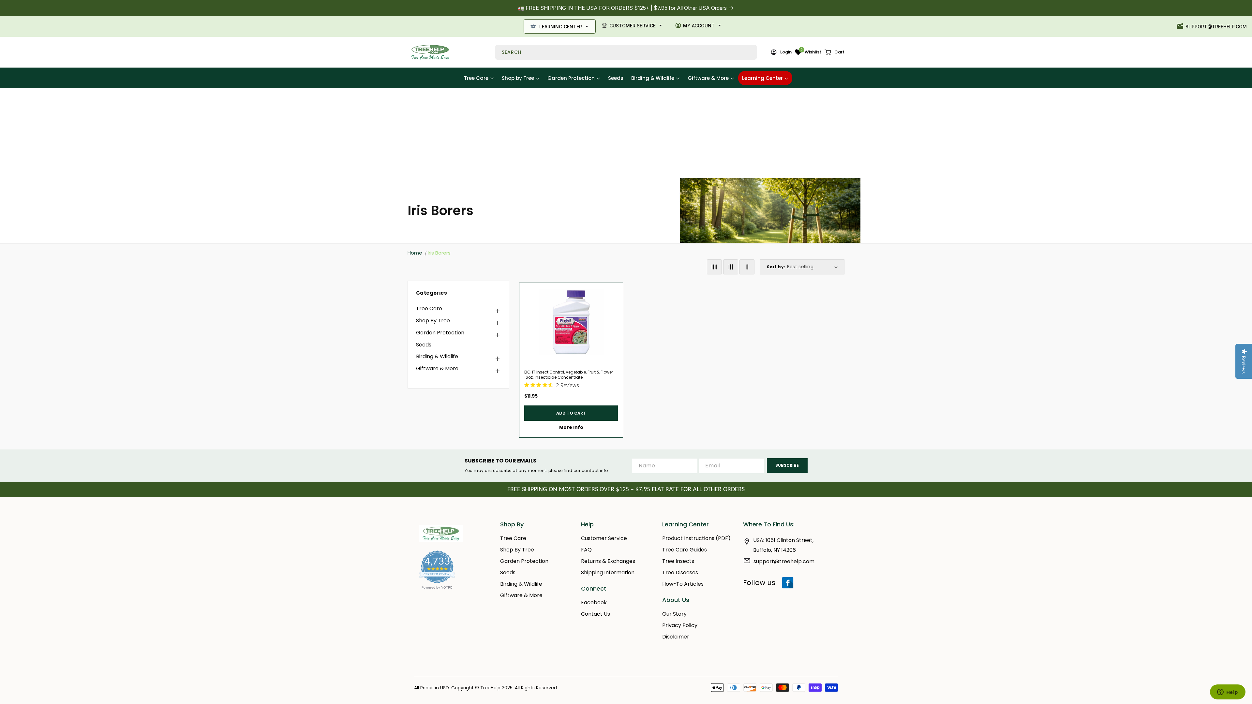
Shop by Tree (433, 320)
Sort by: (776, 267)
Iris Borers (439, 252)
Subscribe (787, 465)
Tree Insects (678, 561)
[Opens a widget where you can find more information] (1227, 692)
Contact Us (595, 614)
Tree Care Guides (684, 549)
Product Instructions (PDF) (696, 538)
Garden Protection (440, 332)
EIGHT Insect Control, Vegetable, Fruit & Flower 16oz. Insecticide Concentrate (568, 375)
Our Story (674, 614)
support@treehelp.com (1216, 26)
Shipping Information (607, 572)
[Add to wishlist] (615, 290)
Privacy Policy (679, 625)
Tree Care (429, 308)
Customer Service (632, 25)
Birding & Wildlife (437, 356)
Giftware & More (437, 368)
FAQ (586, 549)
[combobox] (626, 52)
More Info (571, 427)
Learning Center (560, 26)
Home (415, 252)
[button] (834, 52)
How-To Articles (683, 584)
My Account (699, 25)
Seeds (423, 344)
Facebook (594, 602)
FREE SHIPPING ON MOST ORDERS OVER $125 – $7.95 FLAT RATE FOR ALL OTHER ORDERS (626, 489)
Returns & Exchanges (608, 561)
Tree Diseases (680, 572)
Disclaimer (675, 636)
